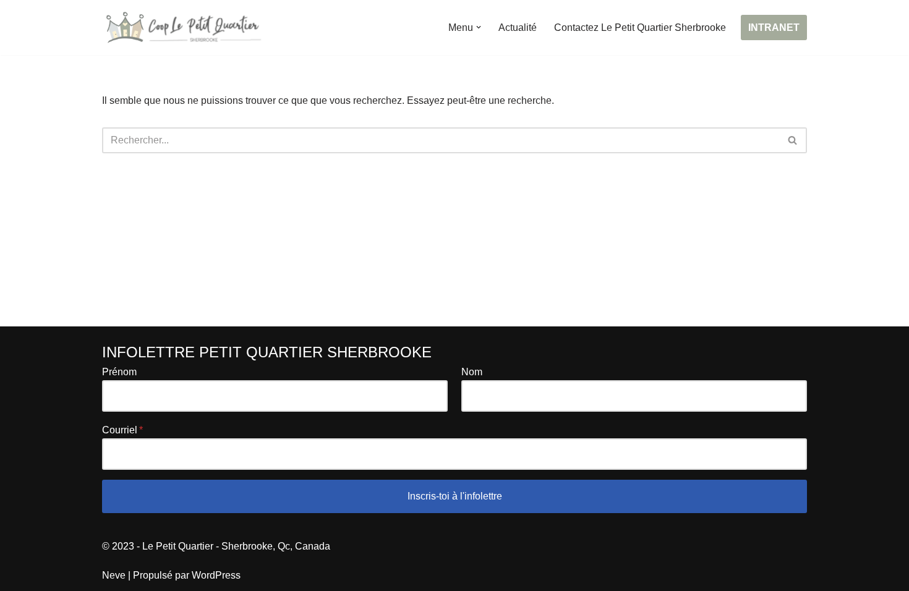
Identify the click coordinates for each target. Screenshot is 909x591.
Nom (471, 372)
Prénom (119, 372)
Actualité (517, 27)
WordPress (216, 575)
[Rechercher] (793, 140)
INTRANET (774, 27)
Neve (114, 575)
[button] (478, 27)
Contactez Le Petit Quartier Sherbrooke (640, 27)
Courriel (119, 430)
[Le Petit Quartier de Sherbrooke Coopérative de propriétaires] (182, 27)
